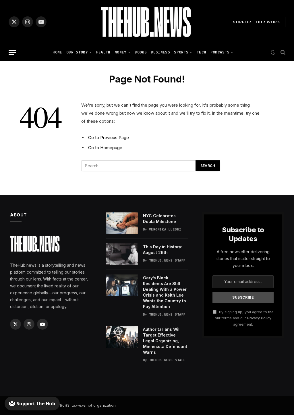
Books (141, 52)
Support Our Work (256, 22)
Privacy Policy (259, 318)
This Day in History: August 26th (162, 249)
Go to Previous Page (108, 137)
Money (121, 52)
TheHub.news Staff (167, 260)
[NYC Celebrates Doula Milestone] (122, 223)
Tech (201, 52)
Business (160, 52)
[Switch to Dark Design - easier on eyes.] (273, 52)
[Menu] (12, 52)
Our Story (77, 52)
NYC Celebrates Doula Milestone (159, 218)
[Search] (282, 52)
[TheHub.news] (147, 22)
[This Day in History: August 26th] (122, 254)
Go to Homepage (105, 147)
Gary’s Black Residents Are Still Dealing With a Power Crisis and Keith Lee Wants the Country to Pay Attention (165, 292)
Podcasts (220, 52)
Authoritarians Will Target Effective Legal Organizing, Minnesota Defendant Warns (165, 341)
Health (103, 52)
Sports (181, 52)
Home (57, 52)
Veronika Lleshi (165, 229)
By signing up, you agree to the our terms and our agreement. (244, 318)
